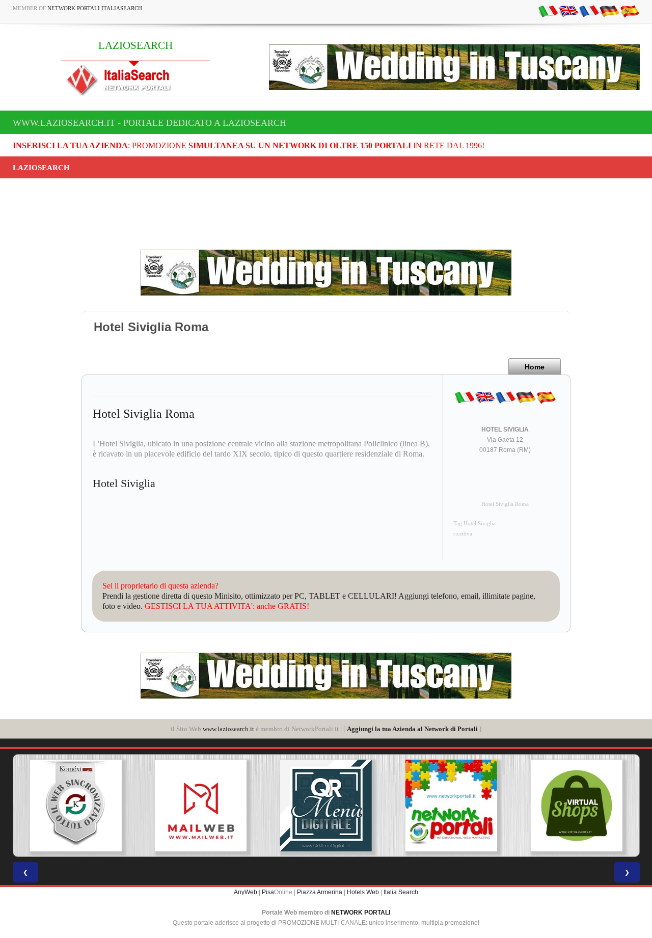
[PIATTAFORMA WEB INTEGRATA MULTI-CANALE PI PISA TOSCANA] (75, 805)
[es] (629, 11)
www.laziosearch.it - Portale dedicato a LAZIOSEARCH (149, 123)
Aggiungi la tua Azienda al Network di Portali (412, 729)
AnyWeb (245, 892)
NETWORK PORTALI (360, 912)
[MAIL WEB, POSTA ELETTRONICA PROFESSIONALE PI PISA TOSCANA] (201, 805)
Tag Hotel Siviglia (474, 523)
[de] (609, 11)
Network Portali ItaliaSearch (94, 8)
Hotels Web (363, 892)
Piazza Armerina (319, 892)
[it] (548, 11)
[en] (568, 11)
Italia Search (401, 892)
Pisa (268, 892)
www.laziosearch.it (228, 729)
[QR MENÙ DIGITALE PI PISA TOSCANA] (326, 805)
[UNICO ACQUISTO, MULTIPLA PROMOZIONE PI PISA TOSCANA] (451, 805)
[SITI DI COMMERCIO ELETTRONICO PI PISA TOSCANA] (576, 805)
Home (535, 367)
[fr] (589, 11)
